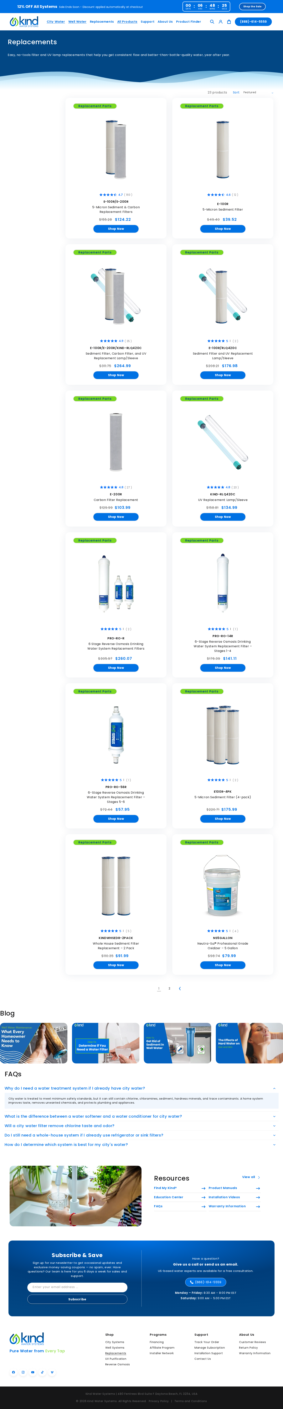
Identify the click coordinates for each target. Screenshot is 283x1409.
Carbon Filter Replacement (116, 500)
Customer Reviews (252, 1342)
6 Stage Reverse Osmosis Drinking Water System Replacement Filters (115, 646)
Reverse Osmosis (117, 1364)
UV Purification (115, 1359)
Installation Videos (224, 1197)
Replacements (115, 1353)
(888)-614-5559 (253, 21)
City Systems (114, 1342)
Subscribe (77, 1299)
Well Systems (115, 1348)
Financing (157, 1342)
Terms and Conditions (190, 1401)
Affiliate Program (162, 1348)
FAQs (158, 1206)
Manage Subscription (209, 1348)
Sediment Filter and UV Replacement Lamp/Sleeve (223, 355)
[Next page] (180, 988)
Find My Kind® (165, 1188)
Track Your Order (206, 1342)
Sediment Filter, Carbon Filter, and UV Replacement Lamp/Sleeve (116, 355)
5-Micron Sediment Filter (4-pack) (222, 797)
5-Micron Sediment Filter (223, 209)
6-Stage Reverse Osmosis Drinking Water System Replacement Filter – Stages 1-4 (223, 646)
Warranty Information (227, 1206)
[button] (55, 21)
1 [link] (159, 988)
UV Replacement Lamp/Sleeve (223, 500)
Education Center (168, 1197)
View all (248, 1177)
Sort (236, 92)
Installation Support (208, 1353)
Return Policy (248, 1348)
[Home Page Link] (24, 22)
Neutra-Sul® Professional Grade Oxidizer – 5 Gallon (222, 945)
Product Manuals (223, 1188)
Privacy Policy (159, 1401)
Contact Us (202, 1359)
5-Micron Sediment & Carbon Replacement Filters (116, 209)
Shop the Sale (252, 6)
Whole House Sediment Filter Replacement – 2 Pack (116, 945)
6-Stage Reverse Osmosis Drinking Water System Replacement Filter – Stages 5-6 (116, 797)
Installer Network (162, 1353)
